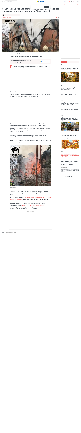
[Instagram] (73, 1)
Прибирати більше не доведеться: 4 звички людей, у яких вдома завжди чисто (69, 111)
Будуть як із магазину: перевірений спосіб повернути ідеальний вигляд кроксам (70, 170)
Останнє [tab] (64, 61)
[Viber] (66, 1)
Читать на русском (6, 17)
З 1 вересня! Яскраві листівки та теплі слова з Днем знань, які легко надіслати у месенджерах (70, 103)
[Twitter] (71, 1)
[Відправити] (16, 1)
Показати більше (68, 176)
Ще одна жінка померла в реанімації (32, 200)
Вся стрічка (64, 64)
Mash (21, 91)
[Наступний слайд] (80, 4)
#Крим (14, 232)
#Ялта (6, 232)
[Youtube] (70, 1)
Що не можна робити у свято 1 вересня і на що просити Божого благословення (69, 96)
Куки (42, 6)
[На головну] (40, 1)
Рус (78, 1)
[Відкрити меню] (3, 1)
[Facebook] (64, 1)
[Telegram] (68, 1)
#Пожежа (10, 232)
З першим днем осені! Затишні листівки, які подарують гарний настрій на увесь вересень (69, 137)
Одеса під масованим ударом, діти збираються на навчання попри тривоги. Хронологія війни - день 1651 (70, 154)
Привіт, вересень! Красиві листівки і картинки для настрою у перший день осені (70, 70)
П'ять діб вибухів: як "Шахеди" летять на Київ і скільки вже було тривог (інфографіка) (70, 163)
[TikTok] (75, 1)
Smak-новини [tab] (70, 61)
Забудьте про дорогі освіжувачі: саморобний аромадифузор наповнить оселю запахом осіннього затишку (69, 87)
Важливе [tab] (76, 61)
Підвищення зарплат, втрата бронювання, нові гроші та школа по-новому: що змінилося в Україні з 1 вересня (70, 118)
